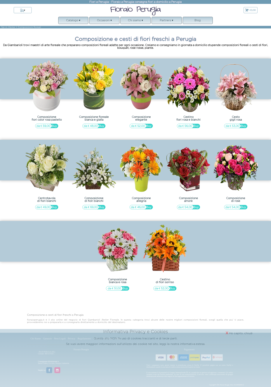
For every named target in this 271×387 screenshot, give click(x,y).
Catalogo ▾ (73, 21)
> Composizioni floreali (28, 27)
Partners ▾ (166, 21)
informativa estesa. (192, 344)
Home (11, 27)
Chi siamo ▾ (135, 21)
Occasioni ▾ (104, 21)
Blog (197, 20)
